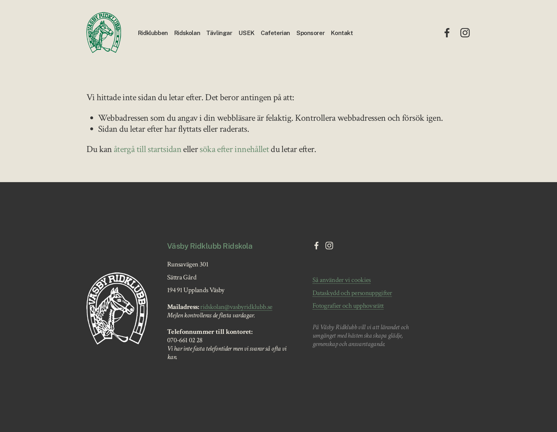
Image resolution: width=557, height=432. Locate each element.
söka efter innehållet (234, 149)
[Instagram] (465, 33)
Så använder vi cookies (341, 280)
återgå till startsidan (147, 149)
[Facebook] (447, 33)
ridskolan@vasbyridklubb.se (236, 307)
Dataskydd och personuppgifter (352, 293)
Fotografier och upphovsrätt (348, 306)
